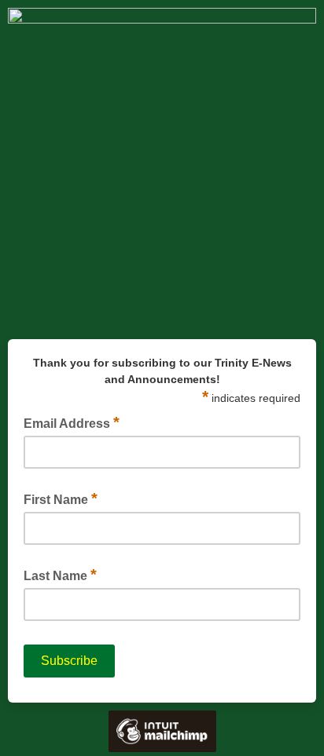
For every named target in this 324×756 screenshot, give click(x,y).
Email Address (72, 422)
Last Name (60, 574)
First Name (61, 498)
